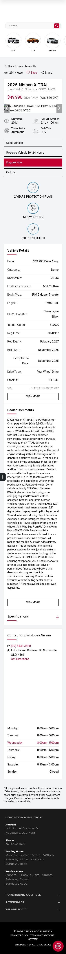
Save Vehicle (14, 143)
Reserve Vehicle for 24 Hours (25, 152)
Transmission (18, 128)
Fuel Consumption (50, 119)
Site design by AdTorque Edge (33, 944)
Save (34, 72)
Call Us (10, 172)
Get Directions (20, 659)
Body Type (46, 128)
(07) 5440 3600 (21, 646)
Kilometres (16, 119)
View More (33, 396)
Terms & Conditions (42, 935)
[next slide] (55, 46)
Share (48, 72)
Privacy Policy (19, 935)
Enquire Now (14, 162)
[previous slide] (13, 43)
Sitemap (33, 939)
